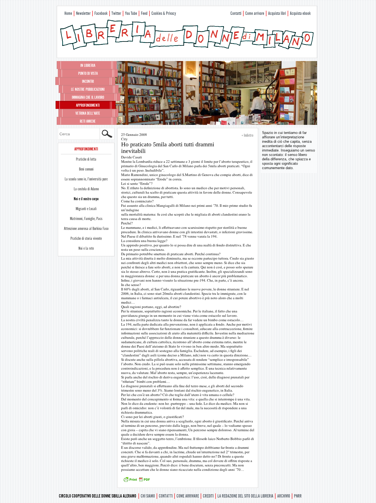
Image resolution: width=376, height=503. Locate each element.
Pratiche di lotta (86, 159)
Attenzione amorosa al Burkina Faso (86, 228)
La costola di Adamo (86, 189)
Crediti (208, 496)
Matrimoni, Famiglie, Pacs (86, 218)
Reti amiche (88, 121)
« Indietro (247, 135)
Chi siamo (148, 496)
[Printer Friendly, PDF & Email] (136, 481)
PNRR (298, 496)
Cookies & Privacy (163, 13)
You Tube (131, 13)
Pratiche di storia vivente (86, 238)
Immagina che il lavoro (88, 97)
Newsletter (83, 13)
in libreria (87, 65)
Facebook (101, 13)
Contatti (235, 13)
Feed (144, 13)
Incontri (88, 81)
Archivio (283, 496)
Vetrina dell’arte (87, 113)
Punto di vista (88, 73)
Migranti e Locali (86, 209)
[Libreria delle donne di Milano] (187, 49)
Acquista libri (277, 13)
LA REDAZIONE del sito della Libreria (245, 496)
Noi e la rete (86, 248)
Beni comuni (86, 169)
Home (68, 13)
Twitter (116, 13)
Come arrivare (254, 13)
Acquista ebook (300, 13)
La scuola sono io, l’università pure (86, 179)
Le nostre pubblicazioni (88, 89)
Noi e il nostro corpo (86, 199)
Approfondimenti (88, 105)
